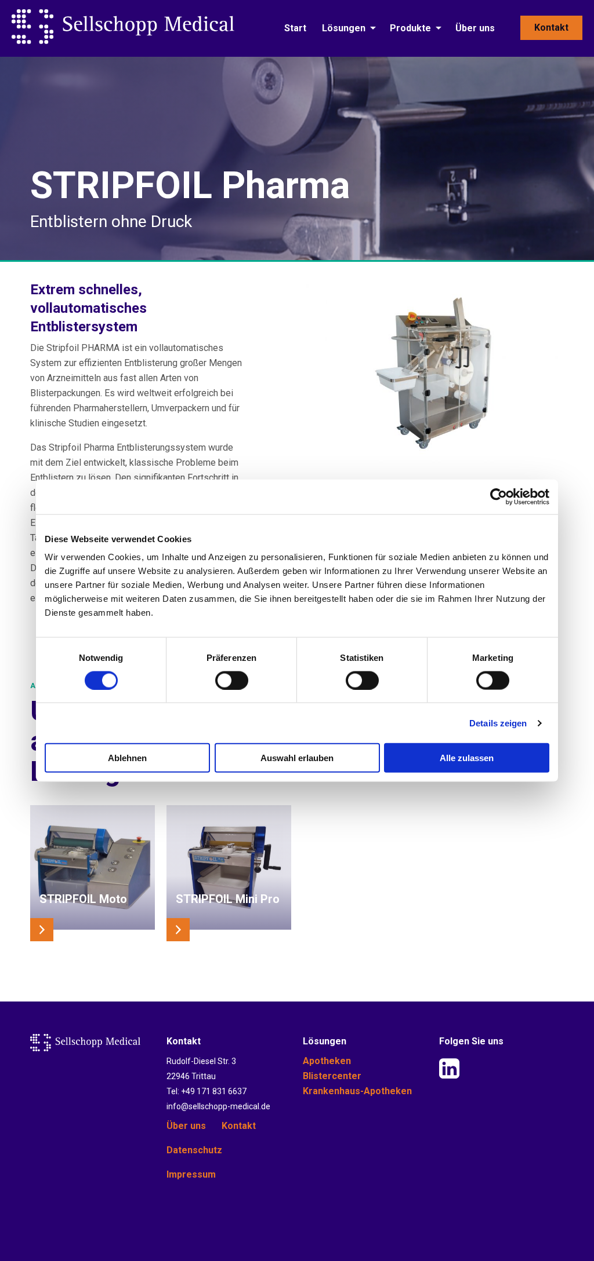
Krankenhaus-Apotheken (357, 1090)
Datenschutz (194, 1150)
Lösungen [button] (343, 28)
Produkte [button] (410, 28)
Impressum (191, 1174)
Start (295, 28)
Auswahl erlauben (297, 758)
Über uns (475, 28)
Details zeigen (498, 723)
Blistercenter (332, 1075)
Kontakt (551, 27)
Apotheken (327, 1060)
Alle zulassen (467, 758)
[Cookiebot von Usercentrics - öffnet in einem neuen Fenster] (498, 496)
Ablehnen (127, 758)
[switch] (231, 680)
